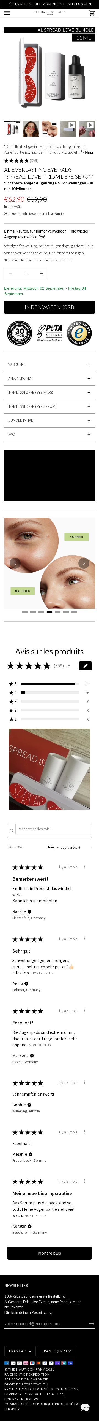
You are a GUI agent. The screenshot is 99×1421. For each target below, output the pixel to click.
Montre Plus (42, 973)
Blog (50, 1394)
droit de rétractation (26, 1384)
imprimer (13, 1394)
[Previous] (15, 563)
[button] (69, 665)
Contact (33, 1394)
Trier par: (53, 847)
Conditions (67, 1389)
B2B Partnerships (21, 1399)
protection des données (28, 1389)
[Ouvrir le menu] (12, 13)
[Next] (83, 563)
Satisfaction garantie (26, 1379)
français (18, 1351)
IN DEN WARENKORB (49, 307)
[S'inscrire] (87, 1323)
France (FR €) (54, 1351)
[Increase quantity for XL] (41, 273)
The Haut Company (26, 1369)
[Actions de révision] (84, 866)
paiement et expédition (27, 1374)
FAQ (61, 1394)
